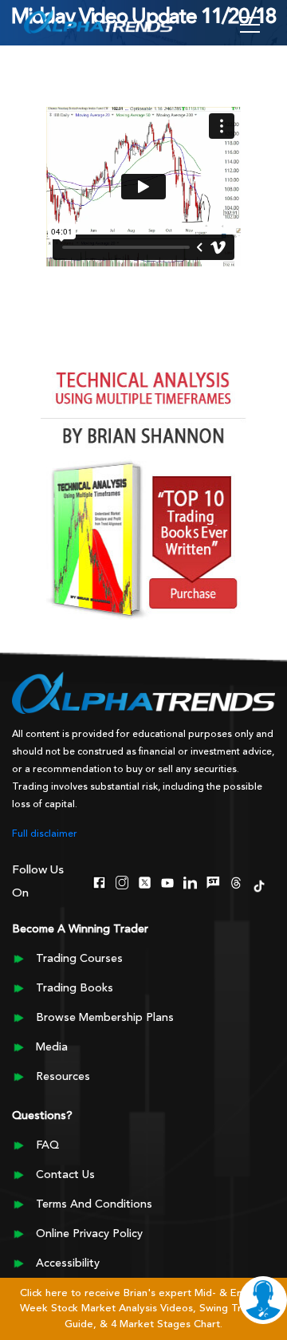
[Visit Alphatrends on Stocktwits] (213, 881)
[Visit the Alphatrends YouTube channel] (168, 881)
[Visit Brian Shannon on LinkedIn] (190, 881)
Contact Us (65, 1174)
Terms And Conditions (94, 1204)
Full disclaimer (44, 834)
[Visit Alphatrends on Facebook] (99, 881)
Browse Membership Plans (105, 1017)
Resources (63, 1076)
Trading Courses (79, 958)
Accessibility (68, 1263)
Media (52, 1047)
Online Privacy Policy (89, 1234)
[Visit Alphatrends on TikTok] (258, 884)
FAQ (47, 1145)
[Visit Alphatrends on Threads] (236, 881)
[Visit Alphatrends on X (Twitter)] (144, 881)
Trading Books (74, 988)
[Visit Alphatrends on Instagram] (122, 881)
